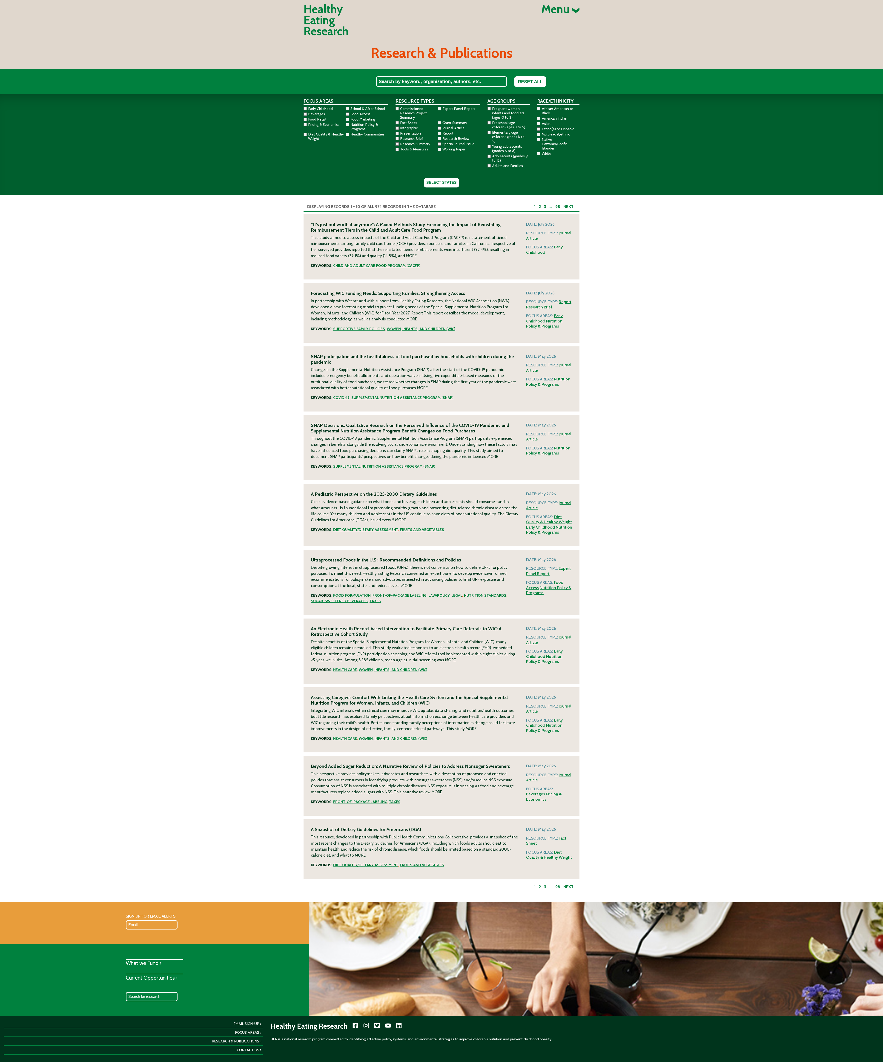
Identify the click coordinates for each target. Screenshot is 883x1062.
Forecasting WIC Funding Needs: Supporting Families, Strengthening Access (388, 293)
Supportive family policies (359, 329)
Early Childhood (544, 250)
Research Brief (539, 307)
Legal (456, 595)
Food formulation (352, 595)
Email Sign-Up (246, 1024)
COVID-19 (341, 397)
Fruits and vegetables (422, 529)
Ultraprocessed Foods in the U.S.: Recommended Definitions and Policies (386, 560)
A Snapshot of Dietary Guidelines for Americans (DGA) (366, 829)
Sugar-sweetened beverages (339, 601)
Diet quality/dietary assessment (365, 529)
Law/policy (439, 595)
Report (565, 301)
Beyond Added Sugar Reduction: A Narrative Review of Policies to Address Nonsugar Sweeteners (410, 766)
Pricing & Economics (544, 796)
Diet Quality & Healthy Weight (549, 519)
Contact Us (248, 1050)
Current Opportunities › (152, 977)
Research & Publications (235, 1041)
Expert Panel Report (548, 571)
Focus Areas (247, 1032)
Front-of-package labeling (400, 595)
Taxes (375, 601)
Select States (441, 182)
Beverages (535, 794)
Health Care (345, 670)
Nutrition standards (485, 595)
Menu (556, 9)
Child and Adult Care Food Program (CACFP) (376, 265)
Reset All (530, 81)
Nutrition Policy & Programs (544, 324)
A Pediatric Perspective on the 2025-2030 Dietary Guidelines (374, 494)
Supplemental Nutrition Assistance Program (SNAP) (402, 397)
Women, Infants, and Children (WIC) (421, 329)
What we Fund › (143, 963)
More (411, 255)
